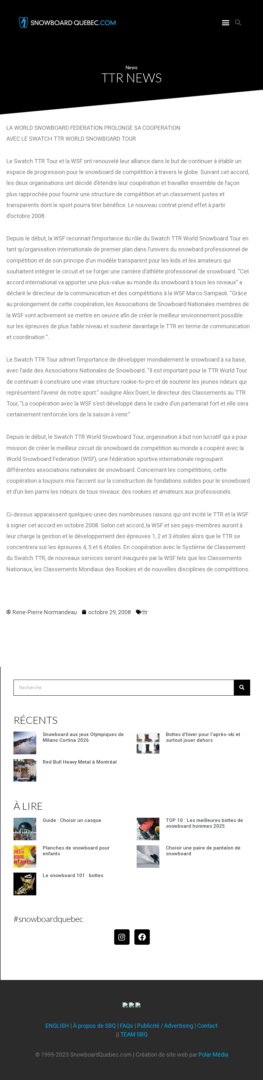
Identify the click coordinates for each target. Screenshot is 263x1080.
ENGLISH (57, 1025)
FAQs (126, 1025)
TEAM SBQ (134, 1034)
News (132, 68)
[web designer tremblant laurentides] (125, 1005)
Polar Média (213, 1054)
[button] (226, 22)
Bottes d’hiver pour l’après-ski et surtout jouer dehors (203, 737)
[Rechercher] (242, 687)
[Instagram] (122, 937)
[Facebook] (142, 937)
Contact (207, 1025)
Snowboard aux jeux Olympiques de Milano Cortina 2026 (83, 737)
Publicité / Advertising (165, 1025)
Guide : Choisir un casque (72, 820)
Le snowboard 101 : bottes (73, 875)
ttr (145, 612)
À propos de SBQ (94, 1025)
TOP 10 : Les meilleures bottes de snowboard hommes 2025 (204, 823)
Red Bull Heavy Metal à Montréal (80, 762)
